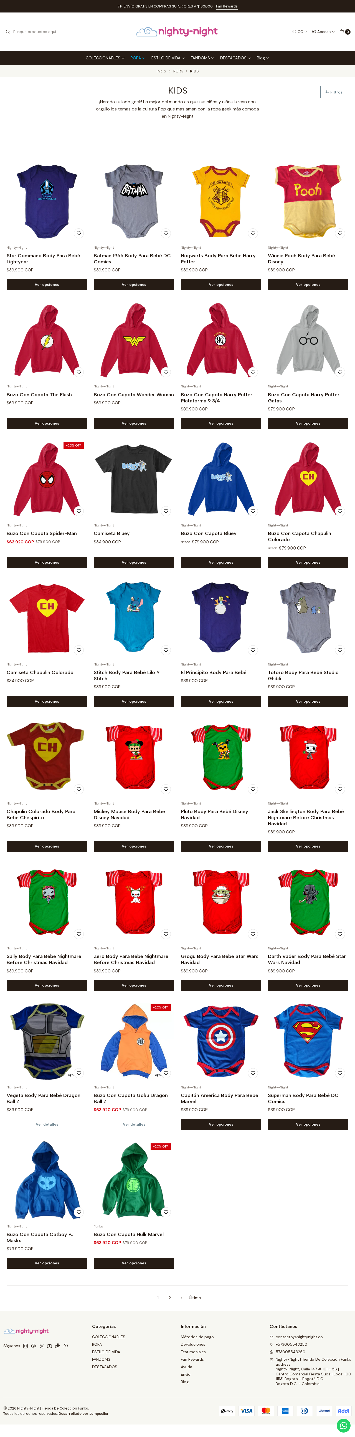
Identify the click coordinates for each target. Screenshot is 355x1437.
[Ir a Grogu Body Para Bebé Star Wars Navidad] (221, 902)
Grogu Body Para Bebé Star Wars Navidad (219, 959)
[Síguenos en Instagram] (25, 1346)
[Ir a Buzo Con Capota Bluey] (221, 479)
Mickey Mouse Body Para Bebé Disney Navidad (129, 814)
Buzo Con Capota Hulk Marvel (129, 1234)
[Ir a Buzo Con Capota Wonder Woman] (134, 340)
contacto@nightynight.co (299, 1336)
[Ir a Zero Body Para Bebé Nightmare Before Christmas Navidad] (134, 902)
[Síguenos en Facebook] (33, 1346)
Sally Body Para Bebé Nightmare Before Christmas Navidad (44, 959)
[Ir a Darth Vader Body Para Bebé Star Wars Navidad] (308, 902)
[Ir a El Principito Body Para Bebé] (221, 618)
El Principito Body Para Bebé (214, 672)
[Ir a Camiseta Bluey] (134, 479)
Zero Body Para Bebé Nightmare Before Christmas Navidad (131, 959)
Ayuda (186, 1366)
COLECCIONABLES (103, 58)
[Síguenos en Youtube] (49, 1346)
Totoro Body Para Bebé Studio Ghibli (303, 675)
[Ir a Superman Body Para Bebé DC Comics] (308, 1041)
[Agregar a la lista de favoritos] (79, 233)
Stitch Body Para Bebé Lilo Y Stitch (127, 675)
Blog (261, 58)
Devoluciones (193, 1344)
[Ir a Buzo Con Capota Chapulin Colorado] (308, 479)
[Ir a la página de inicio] (177, 31)
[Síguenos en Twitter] (41, 1346)
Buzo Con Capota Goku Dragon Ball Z (131, 1098)
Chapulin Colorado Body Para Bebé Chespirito (41, 814)
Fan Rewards (192, 1359)
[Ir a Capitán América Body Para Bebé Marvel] (221, 1041)
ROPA (136, 58)
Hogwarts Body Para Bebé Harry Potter (218, 258)
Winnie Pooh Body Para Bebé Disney (301, 258)
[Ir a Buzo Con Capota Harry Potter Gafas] (308, 340)
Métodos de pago (197, 1336)
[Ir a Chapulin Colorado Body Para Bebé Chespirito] (47, 757)
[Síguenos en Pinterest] (66, 1346)
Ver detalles (47, 1124)
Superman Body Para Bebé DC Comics (303, 1098)
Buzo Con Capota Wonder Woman (134, 394)
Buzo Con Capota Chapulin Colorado (299, 536)
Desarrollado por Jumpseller (84, 1413)
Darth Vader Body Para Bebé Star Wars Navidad (307, 959)
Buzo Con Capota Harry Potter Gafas (303, 398)
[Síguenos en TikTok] (57, 1346)
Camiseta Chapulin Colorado (40, 672)
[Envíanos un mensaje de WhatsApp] (344, 1426)
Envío (186, 1374)
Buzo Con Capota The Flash (39, 394)
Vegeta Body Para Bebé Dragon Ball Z (43, 1098)
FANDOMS (200, 58)
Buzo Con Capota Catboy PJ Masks (40, 1237)
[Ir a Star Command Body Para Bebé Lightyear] (47, 201)
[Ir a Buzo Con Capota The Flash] (47, 340)
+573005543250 (291, 1344)
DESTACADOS (233, 58)
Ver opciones (47, 284)
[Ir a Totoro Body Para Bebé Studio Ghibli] (308, 618)
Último (195, 1297)
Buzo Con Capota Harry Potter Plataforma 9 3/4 (216, 398)
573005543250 (290, 1351)
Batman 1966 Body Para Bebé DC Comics (132, 258)
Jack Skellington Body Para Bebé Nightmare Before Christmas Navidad (306, 817)
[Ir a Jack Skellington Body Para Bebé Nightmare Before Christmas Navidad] (308, 757)
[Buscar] (8, 31)
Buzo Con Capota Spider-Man (42, 533)
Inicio (161, 71)
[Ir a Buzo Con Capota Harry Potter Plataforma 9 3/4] (221, 340)
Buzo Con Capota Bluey (209, 533)
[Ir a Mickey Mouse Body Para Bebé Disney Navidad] (134, 757)
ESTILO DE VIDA (166, 58)
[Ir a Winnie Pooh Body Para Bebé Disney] (308, 201)
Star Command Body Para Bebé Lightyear (43, 258)
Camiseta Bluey (112, 533)
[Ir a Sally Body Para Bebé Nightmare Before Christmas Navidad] (47, 902)
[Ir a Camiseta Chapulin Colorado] (47, 618)
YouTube (224, 6)
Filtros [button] (336, 92)
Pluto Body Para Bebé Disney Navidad (214, 814)
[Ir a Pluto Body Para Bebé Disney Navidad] (221, 757)
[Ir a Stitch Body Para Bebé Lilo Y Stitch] (134, 618)
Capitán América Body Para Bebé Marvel (219, 1098)
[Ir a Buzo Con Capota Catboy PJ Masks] (47, 1180)
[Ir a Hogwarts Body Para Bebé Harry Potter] (221, 201)
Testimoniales (193, 1351)
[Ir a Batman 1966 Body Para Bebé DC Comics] (134, 201)
